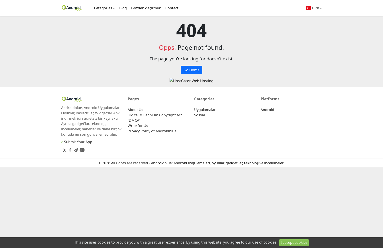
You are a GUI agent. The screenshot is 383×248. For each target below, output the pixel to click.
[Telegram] (75, 149)
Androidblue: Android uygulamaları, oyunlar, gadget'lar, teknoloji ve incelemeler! (218, 163)
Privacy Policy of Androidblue (152, 131)
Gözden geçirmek (146, 8)
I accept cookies (294, 242)
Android (267, 109)
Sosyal (199, 115)
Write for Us (138, 125)
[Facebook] (69, 149)
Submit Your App (78, 141)
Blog (123, 8)
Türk (315, 8)
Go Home (191, 69)
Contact (171, 8)
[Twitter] (64, 150)
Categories (103, 8)
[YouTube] (81, 149)
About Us (135, 109)
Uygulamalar (205, 109)
